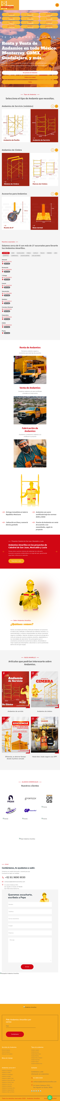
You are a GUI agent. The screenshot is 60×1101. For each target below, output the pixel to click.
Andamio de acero (35, 1052)
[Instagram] (34, 1091)
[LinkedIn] (38, 1091)
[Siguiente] (56, 106)
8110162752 (8, 261)
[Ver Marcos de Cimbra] (44, 169)
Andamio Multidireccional (36, 1063)
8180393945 (8, 309)
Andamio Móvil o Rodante (36, 1057)
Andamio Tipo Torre (35, 1059)
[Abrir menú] (57, 5)
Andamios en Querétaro (7, 1086)
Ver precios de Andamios (30, 73)
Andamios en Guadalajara (7, 1074)
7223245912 (8, 301)
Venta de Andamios (6, 1052)
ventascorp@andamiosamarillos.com (14, 882)
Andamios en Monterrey (7, 1070)
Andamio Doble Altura (36, 1054)
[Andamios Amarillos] (7, 5)
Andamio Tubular (35, 1061)
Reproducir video (16, 561)
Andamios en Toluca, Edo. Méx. (8, 1080)
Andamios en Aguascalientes (8, 1090)
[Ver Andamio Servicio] (44, 125)
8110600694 (8, 269)
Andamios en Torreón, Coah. (8, 1082)
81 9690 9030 (38, 1078)
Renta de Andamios (6, 1050)
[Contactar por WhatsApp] (50, 1097)
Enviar (27, 967)
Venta (30, 82)
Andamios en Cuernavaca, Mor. (8, 1088)
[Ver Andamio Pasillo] (15, 125)
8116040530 (8, 285)
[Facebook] (32, 1091)
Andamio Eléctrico (35, 1056)
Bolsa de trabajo (7, 1058)
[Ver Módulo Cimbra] (15, 169)
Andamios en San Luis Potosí (8, 1092)
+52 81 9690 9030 (15, 877)
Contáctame (15, 1034)
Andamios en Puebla (6, 1076)
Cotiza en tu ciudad (30, 77)
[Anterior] (52, 106)
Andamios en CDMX (6, 1072)
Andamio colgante (35, 1050)
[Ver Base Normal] (44, 213)
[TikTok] (36, 1091)
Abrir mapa (7, 263)
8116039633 (8, 277)
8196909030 (8, 317)
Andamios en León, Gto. (7, 1084)
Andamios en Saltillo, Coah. (8, 1078)
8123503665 (8, 293)
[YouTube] (41, 1091)
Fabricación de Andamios (7, 1054)
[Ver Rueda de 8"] (15, 213)
